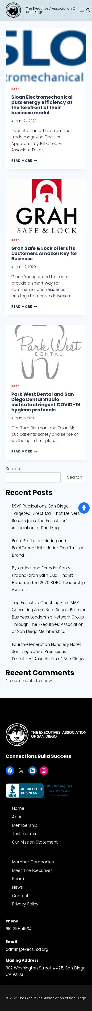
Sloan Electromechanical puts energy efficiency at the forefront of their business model (42, 105)
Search (13, 469)
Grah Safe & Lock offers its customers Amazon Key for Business (44, 253)
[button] (88, 11)
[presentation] (46, 54)
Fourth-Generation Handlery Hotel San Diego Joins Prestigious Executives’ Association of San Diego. (48, 652)
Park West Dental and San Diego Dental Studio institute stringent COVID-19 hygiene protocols (45, 402)
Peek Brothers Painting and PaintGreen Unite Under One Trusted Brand (48, 548)
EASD (15, 89)
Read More (24, 160)
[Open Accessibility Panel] (84, 508)
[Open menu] (82, 10)
